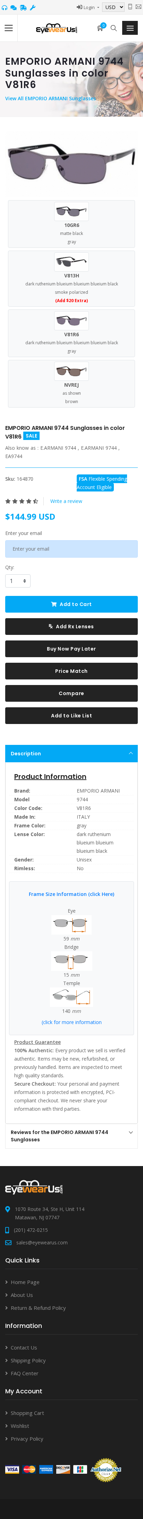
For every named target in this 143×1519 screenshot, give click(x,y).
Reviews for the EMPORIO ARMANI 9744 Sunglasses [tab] (59, 1136)
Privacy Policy (27, 1438)
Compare (71, 693)
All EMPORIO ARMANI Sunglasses (57, 98)
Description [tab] (26, 753)
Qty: (9, 567)
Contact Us (24, 1347)
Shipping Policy (28, 1360)
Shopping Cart (27, 1412)
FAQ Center (25, 1373)
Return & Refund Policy (38, 1307)
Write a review (66, 501)
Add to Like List (71, 715)
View (11, 98)
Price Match (71, 671)
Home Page (25, 1281)
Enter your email (23, 533)
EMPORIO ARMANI (98, 790)
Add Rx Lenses (74, 626)
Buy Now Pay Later (71, 648)
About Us (22, 1294)
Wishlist (20, 1425)
